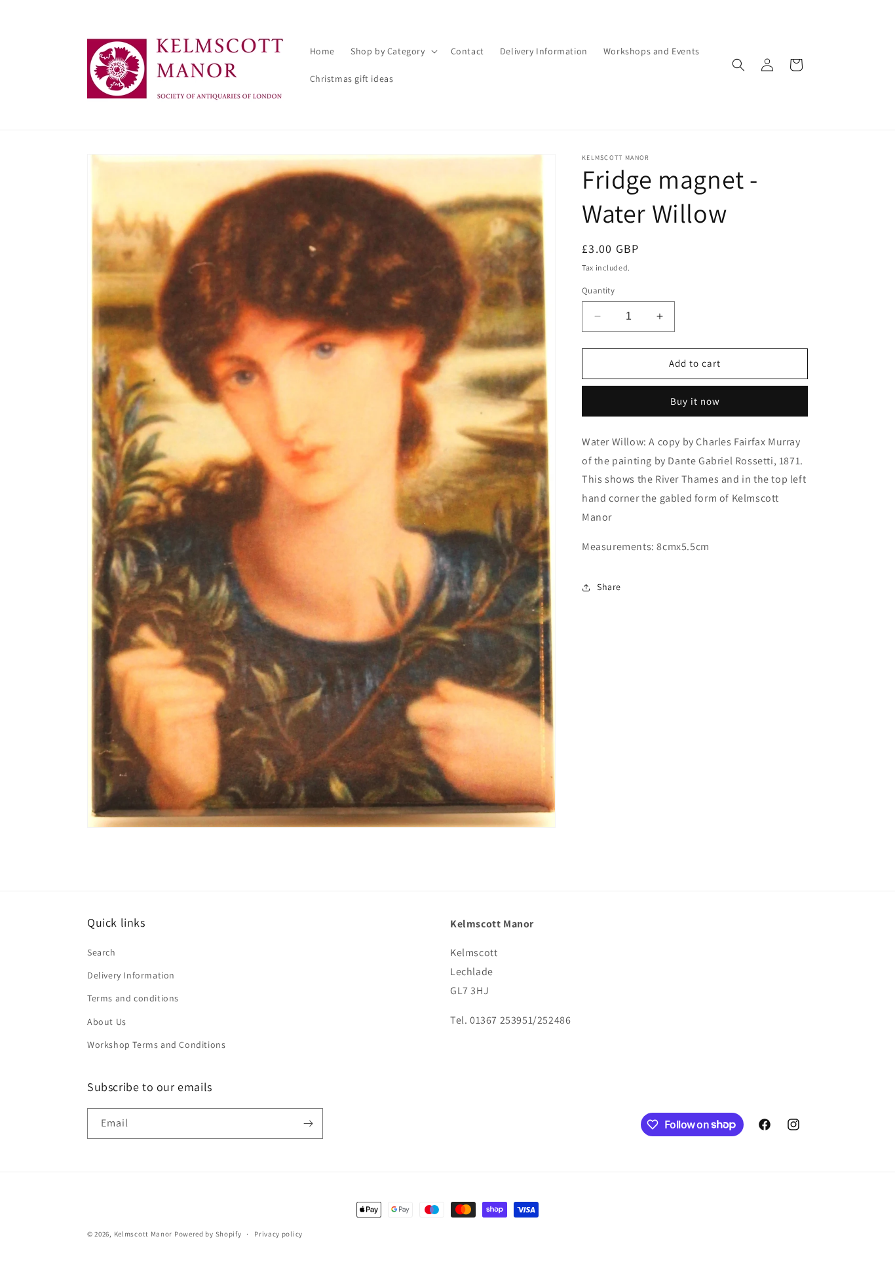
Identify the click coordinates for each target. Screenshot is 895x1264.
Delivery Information (131, 976)
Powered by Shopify (208, 1233)
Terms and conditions (133, 999)
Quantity (598, 290)
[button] (393, 51)
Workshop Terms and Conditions (156, 1045)
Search (101, 953)
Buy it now (695, 401)
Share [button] (609, 587)
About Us (106, 1022)
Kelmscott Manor (143, 1233)
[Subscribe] (308, 1123)
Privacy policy (278, 1233)
